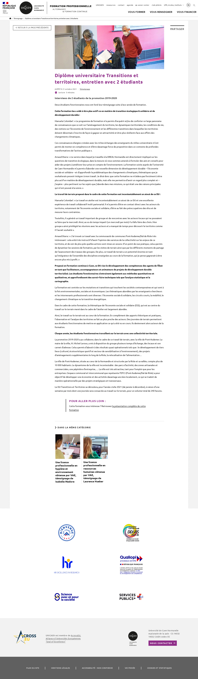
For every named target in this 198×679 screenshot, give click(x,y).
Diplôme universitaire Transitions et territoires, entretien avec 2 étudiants (51, 18)
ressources (110, 5)
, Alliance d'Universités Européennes (63, 638)
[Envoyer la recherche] (194, 5)
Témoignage (85, 89)
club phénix (156, 5)
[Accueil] (10, 18)
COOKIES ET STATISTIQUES (159, 668)
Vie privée (130, 668)
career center (143, 5)
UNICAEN (100, 5)
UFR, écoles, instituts (173, 5)
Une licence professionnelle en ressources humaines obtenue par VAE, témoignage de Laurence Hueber (94, 472)
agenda (130, 5)
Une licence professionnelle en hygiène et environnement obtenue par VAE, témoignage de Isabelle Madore (66, 472)
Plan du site (32, 668)
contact (121, 5)
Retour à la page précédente (33, 28)
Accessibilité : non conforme (97, 668)
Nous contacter (161, 643)
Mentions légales (60, 668)
